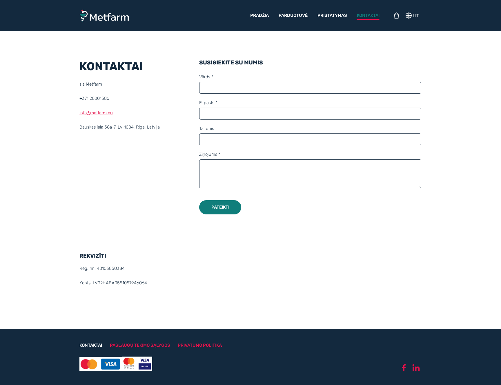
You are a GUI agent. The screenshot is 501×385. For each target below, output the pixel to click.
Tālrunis (206, 128)
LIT (415, 15)
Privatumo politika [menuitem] (200, 345)
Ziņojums (209, 154)
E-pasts (208, 102)
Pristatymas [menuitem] (332, 15)
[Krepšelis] (396, 16)
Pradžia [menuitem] (259, 15)
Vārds (206, 76)
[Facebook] (403, 368)
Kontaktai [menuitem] (368, 15)
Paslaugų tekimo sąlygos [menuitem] (140, 345)
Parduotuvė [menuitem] (293, 15)
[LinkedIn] (416, 368)
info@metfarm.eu (96, 112)
